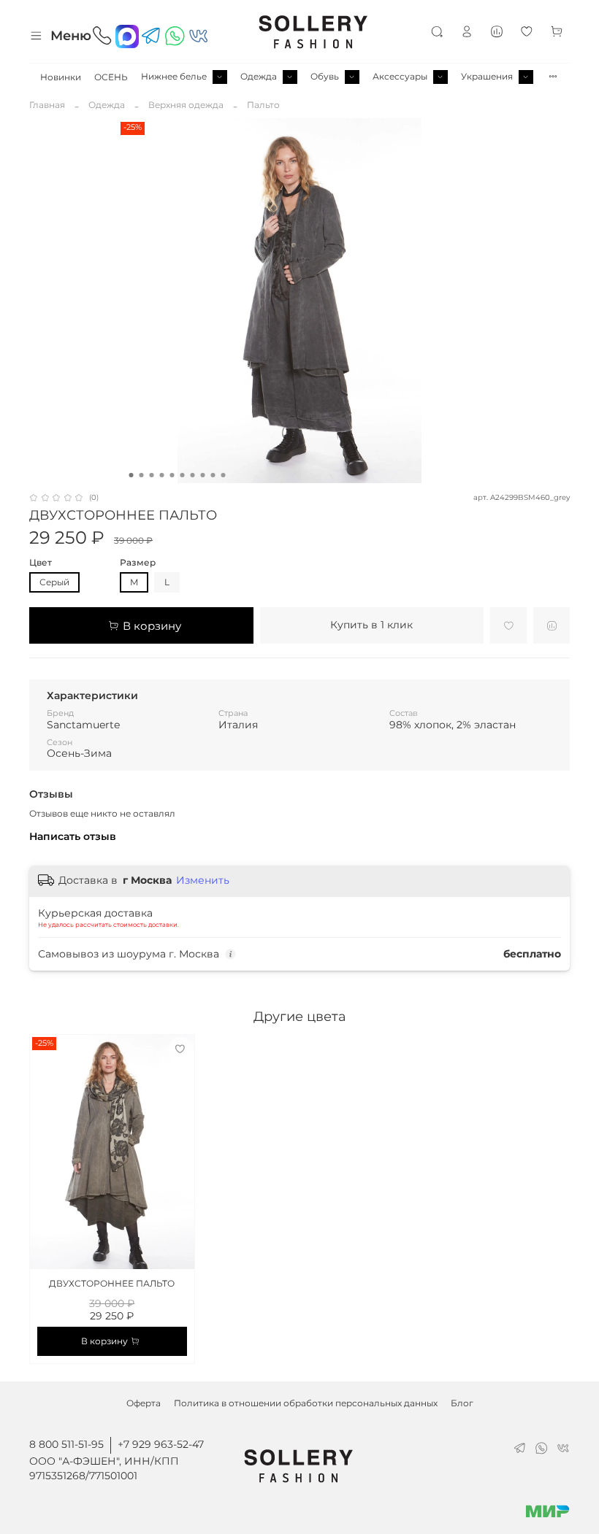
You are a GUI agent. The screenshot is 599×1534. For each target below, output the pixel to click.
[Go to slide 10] (223, 475)
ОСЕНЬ (111, 77)
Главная (47, 104)
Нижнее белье (174, 76)
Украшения (487, 76)
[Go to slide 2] (142, 475)
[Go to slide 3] (152, 475)
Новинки (60, 77)
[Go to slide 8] (203, 475)
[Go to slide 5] (172, 475)
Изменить (202, 880)
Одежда (258, 76)
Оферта (143, 1403)
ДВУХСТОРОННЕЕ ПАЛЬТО (112, 1283)
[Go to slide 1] (131, 475)
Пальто (263, 104)
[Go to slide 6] (182, 475)
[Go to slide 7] (193, 475)
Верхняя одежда (186, 104)
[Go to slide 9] (213, 475)
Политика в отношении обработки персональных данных (306, 1403)
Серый (54, 582)
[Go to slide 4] (162, 475)
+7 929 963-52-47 (161, 1444)
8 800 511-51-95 (66, 1444)
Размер (138, 563)
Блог (462, 1403)
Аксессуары (400, 76)
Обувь (324, 76)
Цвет (40, 563)
